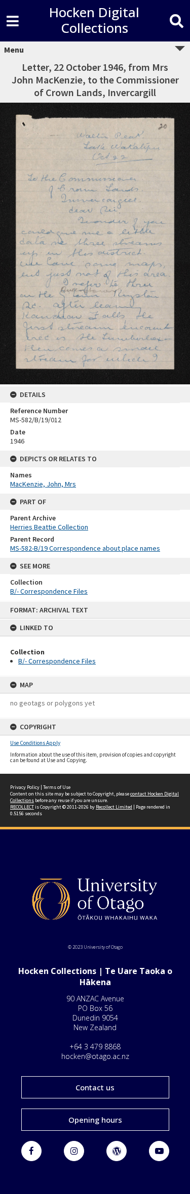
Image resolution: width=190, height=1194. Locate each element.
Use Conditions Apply (35, 742)
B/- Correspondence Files (57, 661)
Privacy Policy (25, 787)
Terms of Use (56, 787)
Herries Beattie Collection (49, 527)
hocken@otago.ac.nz (95, 1056)
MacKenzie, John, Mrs (43, 484)
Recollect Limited (114, 807)
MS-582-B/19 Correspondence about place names (85, 548)
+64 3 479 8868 (95, 1046)
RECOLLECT (22, 807)
